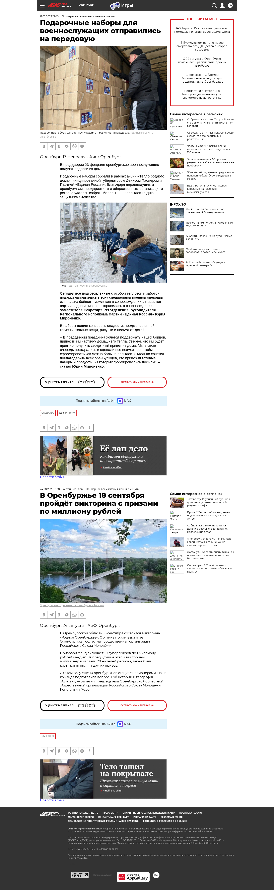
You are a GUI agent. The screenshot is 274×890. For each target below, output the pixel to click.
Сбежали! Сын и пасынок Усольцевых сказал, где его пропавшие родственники (210, 136)
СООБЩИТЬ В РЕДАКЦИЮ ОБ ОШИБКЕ (165, 821)
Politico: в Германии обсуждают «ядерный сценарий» (205, 264)
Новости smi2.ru (53, 477)
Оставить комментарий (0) (137, 382)
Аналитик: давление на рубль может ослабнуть (209, 237)
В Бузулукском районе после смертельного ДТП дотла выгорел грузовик (202, 46)
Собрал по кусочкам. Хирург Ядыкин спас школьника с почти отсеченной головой (210, 122)
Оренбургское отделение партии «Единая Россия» (72, 605)
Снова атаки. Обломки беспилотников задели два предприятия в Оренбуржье (202, 78)
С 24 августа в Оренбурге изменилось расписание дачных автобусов (202, 62)
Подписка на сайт (190, 813)
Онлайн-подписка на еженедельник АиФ (149, 813)
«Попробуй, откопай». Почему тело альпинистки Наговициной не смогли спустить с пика (209, 542)
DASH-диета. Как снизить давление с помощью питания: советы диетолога (202, 30)
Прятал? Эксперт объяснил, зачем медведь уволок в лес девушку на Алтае (208, 515)
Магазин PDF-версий (81, 817)
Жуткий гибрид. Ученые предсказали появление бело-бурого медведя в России (210, 175)
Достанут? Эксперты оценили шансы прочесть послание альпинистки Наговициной (210, 555)
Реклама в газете (172, 817)
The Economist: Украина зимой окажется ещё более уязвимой (205, 211)
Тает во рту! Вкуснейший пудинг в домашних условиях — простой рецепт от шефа (208, 502)
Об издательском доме (83, 813)
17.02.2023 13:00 (49, 16)
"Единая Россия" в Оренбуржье (87, 285)
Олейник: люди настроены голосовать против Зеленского (205, 250)
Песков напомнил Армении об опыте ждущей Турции (209, 224)
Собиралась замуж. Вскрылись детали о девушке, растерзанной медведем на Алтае (207, 528)
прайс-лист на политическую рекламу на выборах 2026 (103, 821)
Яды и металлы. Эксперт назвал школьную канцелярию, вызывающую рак (207, 189)
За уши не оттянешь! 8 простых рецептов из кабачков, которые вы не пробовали (210, 162)
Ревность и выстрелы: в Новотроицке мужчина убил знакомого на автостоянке (202, 94)
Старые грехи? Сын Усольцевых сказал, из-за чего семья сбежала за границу (209, 568)
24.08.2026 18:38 (50, 489)
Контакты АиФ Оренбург (113, 817)
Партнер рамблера (102, 875)
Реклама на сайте (144, 817)
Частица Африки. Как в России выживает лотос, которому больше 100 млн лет (209, 149)
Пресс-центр (110, 813)
